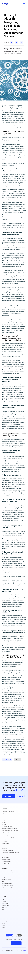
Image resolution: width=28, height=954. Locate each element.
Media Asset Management (8, 850)
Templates (4, 907)
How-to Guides (5, 905)
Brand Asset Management (7, 835)
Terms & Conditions (18, 939)
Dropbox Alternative (6, 861)
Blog (3, 899)
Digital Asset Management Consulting (10, 852)
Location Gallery (5, 843)
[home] (5, 4)
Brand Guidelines (5, 816)
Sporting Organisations (7, 883)
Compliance (4, 820)
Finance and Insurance (7, 889)
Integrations (4, 841)
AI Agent (4, 824)
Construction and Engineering (8, 870)
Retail (3, 881)
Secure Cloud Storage (7, 839)
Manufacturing (5, 892)
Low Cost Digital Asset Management (10, 828)
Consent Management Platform (9, 837)
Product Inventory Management (9, 818)
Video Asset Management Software (10, 830)
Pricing (3, 923)
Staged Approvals (6, 813)
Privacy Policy (9, 939)
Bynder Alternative (6, 859)
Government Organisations (8, 872)
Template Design (5, 833)
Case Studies (5, 903)
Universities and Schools (7, 885)
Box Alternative (5, 857)
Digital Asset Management (8, 811)
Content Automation (6, 815)
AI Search (4, 822)
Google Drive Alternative (7, 863)
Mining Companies (6, 877)
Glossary (4, 901)
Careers (3, 925)
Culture (3, 918)
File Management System (7, 826)
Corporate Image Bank (7, 832)
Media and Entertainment (7, 874)
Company (4, 916)
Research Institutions (6, 879)
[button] (24, 4)
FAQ (3, 909)
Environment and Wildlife (7, 887)
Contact (3, 927)
